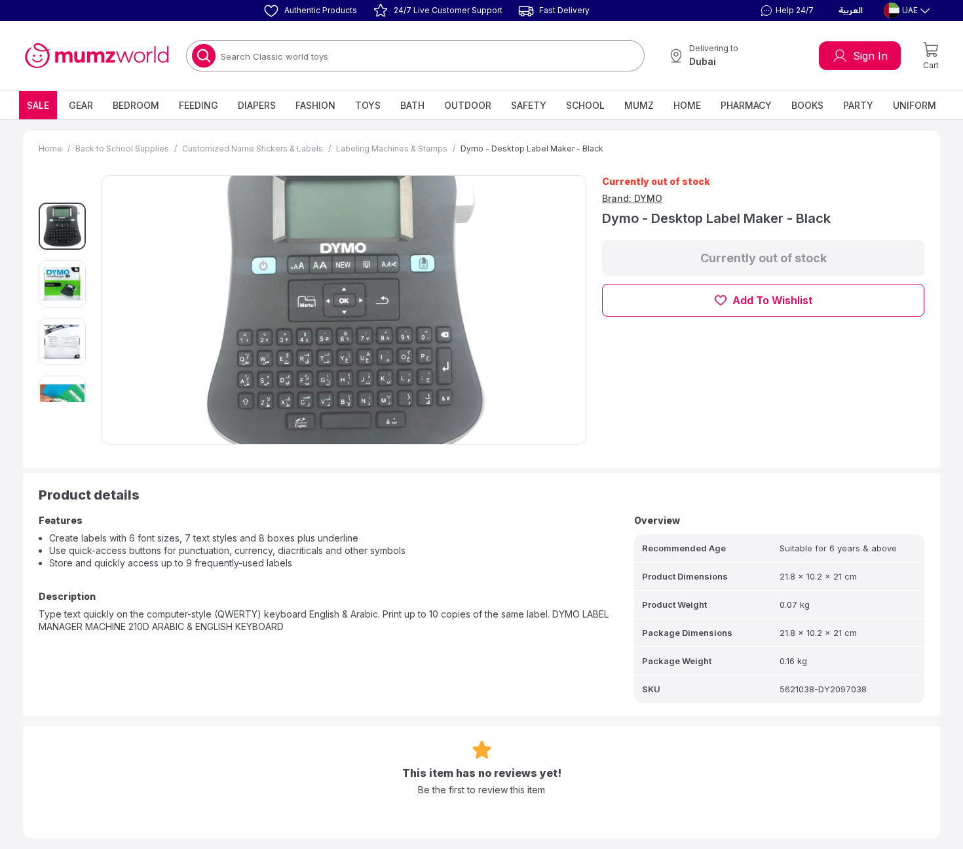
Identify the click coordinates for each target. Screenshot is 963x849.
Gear (81, 105)
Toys (368, 105)
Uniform (914, 105)
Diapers (257, 105)
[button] (785, 10)
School (585, 105)
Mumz (639, 105)
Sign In (870, 55)
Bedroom (136, 105)
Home (687, 105)
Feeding (198, 105)
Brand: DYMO (632, 198)
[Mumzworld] (96, 55)
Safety (528, 105)
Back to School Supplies (122, 148)
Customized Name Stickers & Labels (252, 148)
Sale (38, 105)
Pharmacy (746, 105)
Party (858, 105)
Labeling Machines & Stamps (391, 148)
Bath (412, 105)
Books (807, 105)
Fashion (315, 105)
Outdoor (467, 105)
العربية (851, 10)
